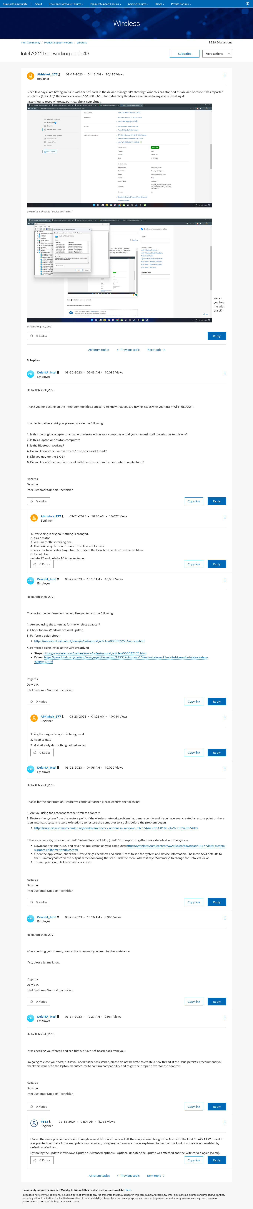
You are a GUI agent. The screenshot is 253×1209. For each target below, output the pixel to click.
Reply (217, 336)
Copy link (194, 501)
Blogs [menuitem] (158, 4)
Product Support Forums (58, 42)
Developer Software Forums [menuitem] (65, 4)
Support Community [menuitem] (15, 4)
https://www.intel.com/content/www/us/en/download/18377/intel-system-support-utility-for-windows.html (130, 847)
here (128, 1190)
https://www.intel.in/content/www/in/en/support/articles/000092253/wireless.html (89, 641)
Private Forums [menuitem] (180, 4)
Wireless (82, 42)
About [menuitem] (38, 4)
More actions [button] (214, 53)
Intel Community (30, 42)
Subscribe (185, 53)
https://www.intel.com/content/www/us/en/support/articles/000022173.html (95, 653)
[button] (224, 75)
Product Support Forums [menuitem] (104, 4)
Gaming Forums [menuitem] (137, 4)
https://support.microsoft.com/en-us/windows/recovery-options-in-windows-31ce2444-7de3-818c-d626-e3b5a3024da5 (116, 828)
